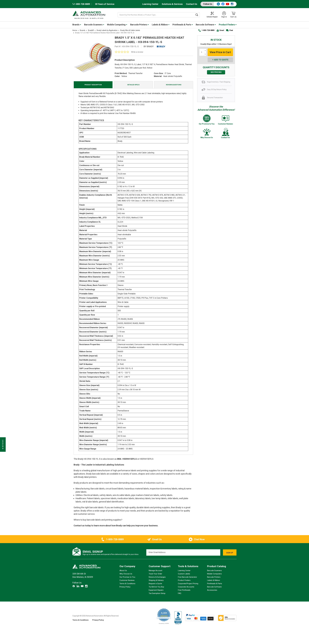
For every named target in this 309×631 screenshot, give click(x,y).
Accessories (212, 590)
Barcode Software (205, 24)
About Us (123, 570)
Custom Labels (184, 574)
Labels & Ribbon (160, 24)
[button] (3, 444)
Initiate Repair (212, 17)
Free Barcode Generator (187, 577)
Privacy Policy (124, 587)
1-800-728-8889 (208, 30)
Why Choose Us (125, 574)
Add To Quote (221, 60)
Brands (76, 24)
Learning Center (150, 4)
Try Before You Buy (156, 587)
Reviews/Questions (173, 85)
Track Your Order (155, 574)
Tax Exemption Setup (157, 593)
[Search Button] (196, 15)
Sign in (224, 17)
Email (222, 30)
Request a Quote (155, 583)
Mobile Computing (116, 24)
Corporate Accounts (186, 587)
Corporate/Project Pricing (188, 583)
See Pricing (216, 72)
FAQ (179, 593)
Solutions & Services (172, 4)
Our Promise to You (127, 577)
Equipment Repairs (156, 590)
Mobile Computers (214, 574)
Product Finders (227, 24)
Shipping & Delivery (156, 580)
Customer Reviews (126, 580)
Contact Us (191, 4)
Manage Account (155, 570)
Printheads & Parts (182, 24)
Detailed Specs (133, 85)
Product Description (93, 85)
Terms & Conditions (127, 583)
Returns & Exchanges (157, 577)
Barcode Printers (139, 24)
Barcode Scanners (93, 24)
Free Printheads (184, 590)
